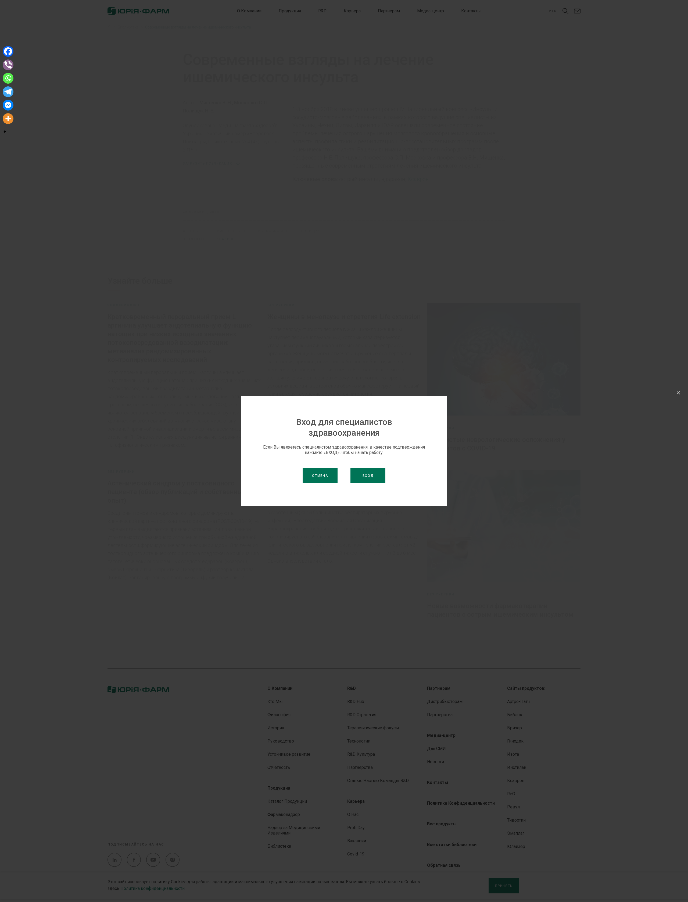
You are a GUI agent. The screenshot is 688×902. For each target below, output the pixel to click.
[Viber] (8, 64)
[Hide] (5, 132)
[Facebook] (8, 51)
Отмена (320, 476)
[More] (8, 118)
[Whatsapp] (8, 78)
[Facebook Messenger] (8, 105)
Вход (368, 476)
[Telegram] (8, 91)
